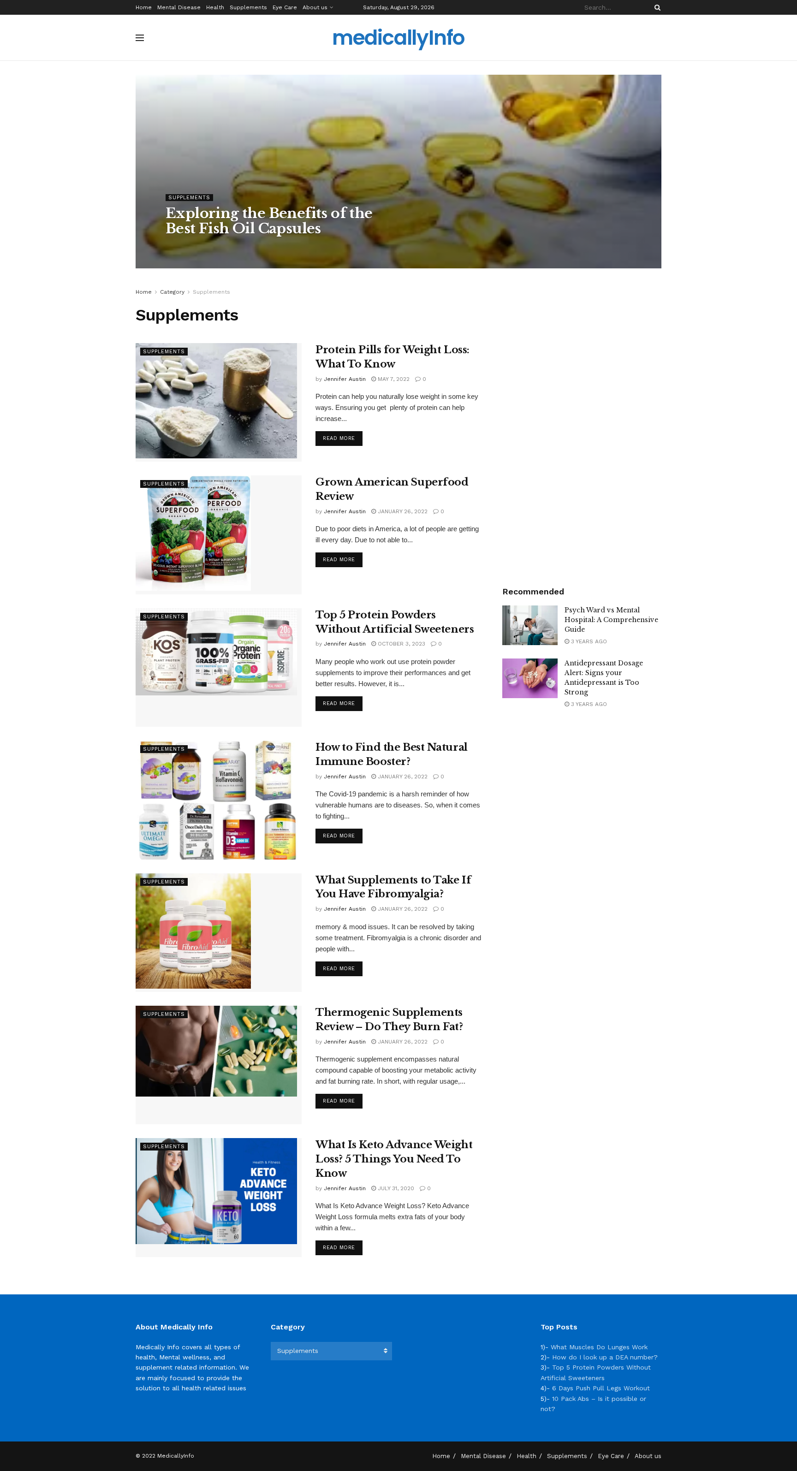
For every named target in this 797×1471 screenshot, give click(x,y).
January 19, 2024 (251, 247)
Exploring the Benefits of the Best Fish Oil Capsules (269, 221)
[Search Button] (656, 7)
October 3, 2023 (400, 644)
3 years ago (588, 641)
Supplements (248, 7)
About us (315, 7)
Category (172, 292)
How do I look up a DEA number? (605, 1357)
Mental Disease (179, 7)
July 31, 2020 (395, 1188)
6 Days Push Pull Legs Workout (601, 1388)
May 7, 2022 (393, 379)
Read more (339, 438)
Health (215, 7)
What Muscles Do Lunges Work (599, 1347)
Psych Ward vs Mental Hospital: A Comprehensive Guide (611, 620)
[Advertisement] (582, 425)
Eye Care (285, 7)
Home (144, 7)
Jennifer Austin (195, 247)
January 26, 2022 (402, 511)
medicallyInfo (398, 38)
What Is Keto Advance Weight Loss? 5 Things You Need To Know (393, 1159)
